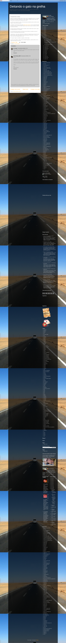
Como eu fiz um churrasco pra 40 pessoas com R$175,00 (48, 236)
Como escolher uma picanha (47, 274)
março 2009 (53, 520)
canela (44, 141)
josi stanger (15, 48)
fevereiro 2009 (53, 523)
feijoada (44, 147)
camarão (44, 343)
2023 (52, 478)
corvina (44, 145)
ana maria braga (45, 334)
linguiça (44, 78)
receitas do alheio (46, 131)
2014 (44, 30)
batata (44, 122)
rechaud (44, 132)
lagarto (44, 129)
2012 (44, 33)
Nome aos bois (45, 136)
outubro (45, 47)
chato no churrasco (46, 352)
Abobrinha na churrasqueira (47, 284)
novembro (46, 45)
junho (45, 52)
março (45, 56)
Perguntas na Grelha (46, 120)
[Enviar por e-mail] (21, 42)
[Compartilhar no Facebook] (24, 42)
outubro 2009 (54, 507)
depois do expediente (46, 146)
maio (45, 53)
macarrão (44, 155)
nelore (44, 158)
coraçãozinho (45, 363)
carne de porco (45, 70)
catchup (44, 590)
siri (43, 431)
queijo (44, 80)
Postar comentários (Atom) (17, 91)
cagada (44, 87)
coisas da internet (17, 43)
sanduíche (44, 430)
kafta (44, 153)
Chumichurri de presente (47, 40)
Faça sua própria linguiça (47, 378)
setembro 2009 (53, 509)
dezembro (46, 38)
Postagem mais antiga (35, 89)
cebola (44, 350)
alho (44, 333)
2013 (52, 483)
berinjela (44, 140)
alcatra (44, 93)
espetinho (44, 103)
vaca (44, 573)
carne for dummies (46, 95)
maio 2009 (53, 516)
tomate (44, 92)
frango (44, 84)
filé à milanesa (45, 149)
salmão (44, 429)
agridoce (44, 121)
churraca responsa (46, 88)
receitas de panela (46, 62)
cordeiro (44, 364)
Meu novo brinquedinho (47, 39)
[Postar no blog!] (22, 42)
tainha (44, 119)
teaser (44, 433)
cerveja (44, 101)
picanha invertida (45, 164)
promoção (44, 416)
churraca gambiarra (46, 354)
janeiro (45, 58)
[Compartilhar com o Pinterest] (25, 42)
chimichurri (45, 115)
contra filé (44, 102)
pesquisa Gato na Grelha (47, 163)
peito (44, 162)
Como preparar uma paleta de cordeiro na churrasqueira (45, 512)
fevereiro (45, 57)
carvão (44, 96)
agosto (45, 49)
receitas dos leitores (46, 112)
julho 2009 (53, 513)
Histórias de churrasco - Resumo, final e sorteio (54, 499)
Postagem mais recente (15, 89)
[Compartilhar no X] (23, 42)
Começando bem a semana (48, 44)
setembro (45, 48)
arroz (44, 94)
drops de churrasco (46, 68)
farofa (44, 104)
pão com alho (45, 130)
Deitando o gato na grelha (27, 6)
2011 (44, 34)
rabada (44, 166)
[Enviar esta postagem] (19, 42)
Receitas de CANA (46, 137)
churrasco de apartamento (47, 75)
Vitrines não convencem (27, 24)
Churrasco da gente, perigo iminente (49, 453)
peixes (44, 79)
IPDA (44, 85)
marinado (44, 111)
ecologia (44, 128)
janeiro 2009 (54, 524)
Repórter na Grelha (46, 86)
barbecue (44, 139)
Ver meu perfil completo (46, 23)
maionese (44, 106)
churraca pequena (46, 97)
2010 (52, 487)
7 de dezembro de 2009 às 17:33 (22, 48)
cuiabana (44, 127)
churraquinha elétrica (46, 71)
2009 (44, 37)
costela (44, 66)
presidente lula (45, 165)
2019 (44, 28)
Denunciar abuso (46, 171)
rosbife (44, 167)
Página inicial (25, 89)
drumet (44, 372)
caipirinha (44, 123)
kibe (44, 154)
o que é (44, 404)
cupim (44, 110)
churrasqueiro (45, 89)
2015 (44, 29)
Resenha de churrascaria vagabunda (48, 113)
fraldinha (44, 77)
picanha (44, 69)
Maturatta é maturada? (46, 279)
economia (44, 76)
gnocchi (44, 386)
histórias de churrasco (46, 388)
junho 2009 (53, 514)
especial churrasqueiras (46, 376)
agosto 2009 (54, 511)
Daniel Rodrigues (51, 16)
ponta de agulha (45, 414)
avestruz (44, 138)
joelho (44, 390)
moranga (44, 156)
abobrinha (44, 114)
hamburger (45, 105)
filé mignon (45, 148)
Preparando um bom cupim (47, 241)
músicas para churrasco (47, 157)
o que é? (44, 405)
